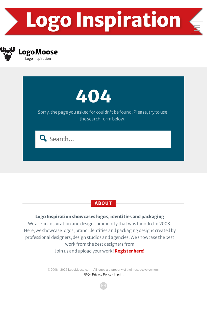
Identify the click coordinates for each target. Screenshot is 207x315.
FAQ (87, 274)
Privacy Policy (101, 274)
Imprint (118, 274)
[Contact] (103, 286)
